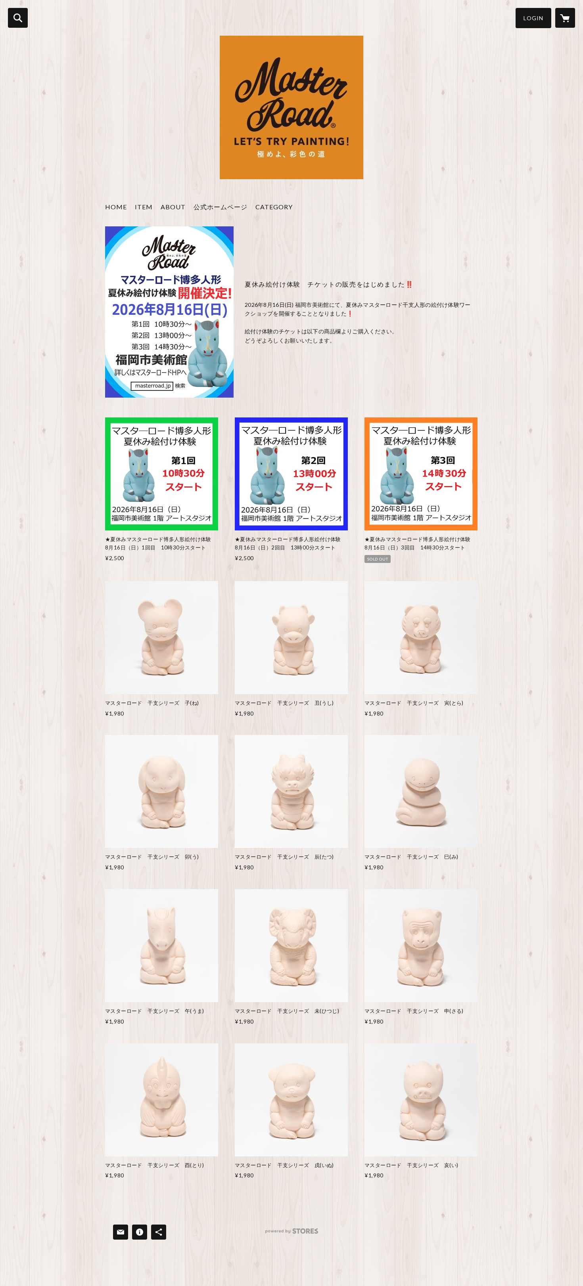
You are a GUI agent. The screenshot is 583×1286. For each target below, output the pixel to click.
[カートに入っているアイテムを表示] (565, 18)
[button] (533, 18)
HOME (116, 207)
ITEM (144, 207)
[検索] (18, 18)
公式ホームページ (220, 207)
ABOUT (173, 207)
